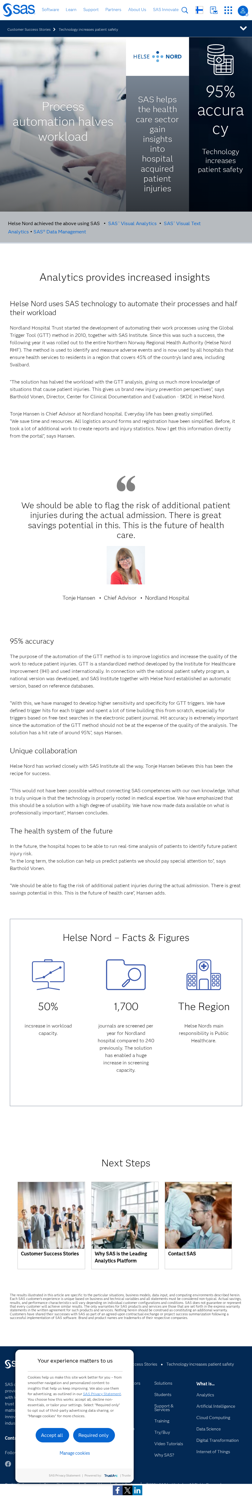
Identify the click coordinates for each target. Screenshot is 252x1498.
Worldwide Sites (199, 10)
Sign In (243, 11)
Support (91, 9)
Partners (113, 9)
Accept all (52, 1435)
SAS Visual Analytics (132, 223)
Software (50, 9)
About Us (137, 9)
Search (185, 10)
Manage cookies (75, 1453)
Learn (71, 9)
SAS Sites (228, 10)
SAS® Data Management (59, 232)
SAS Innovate (166, 9)
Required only (93, 1435)
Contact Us (214, 10)
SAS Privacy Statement (102, 1393)
